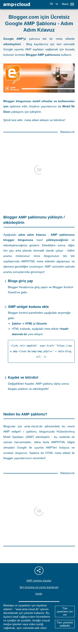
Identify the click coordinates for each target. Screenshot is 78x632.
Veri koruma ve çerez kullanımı (39, 587)
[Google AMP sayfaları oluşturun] (16, 4)
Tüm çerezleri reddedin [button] (65, 624)
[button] (54, 4)
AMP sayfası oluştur (39, 580)
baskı (39, 593)
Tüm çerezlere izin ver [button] (65, 611)
